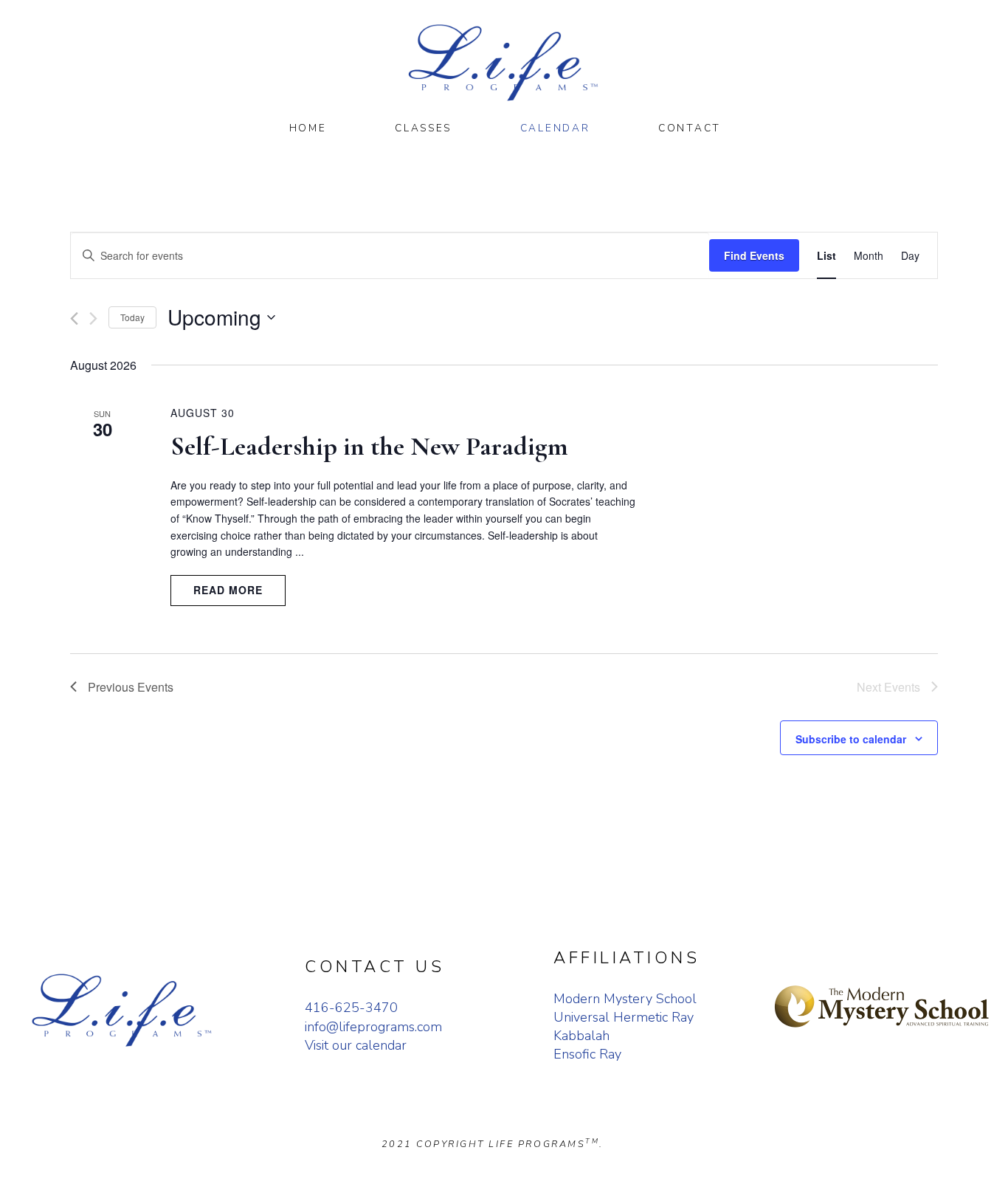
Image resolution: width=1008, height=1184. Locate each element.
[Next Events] (93, 319)
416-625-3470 (351, 1007)
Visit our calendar (356, 1045)
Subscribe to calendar (850, 739)
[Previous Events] (74, 319)
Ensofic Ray (587, 1054)
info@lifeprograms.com (373, 1027)
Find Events (754, 255)
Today (132, 317)
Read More (228, 589)
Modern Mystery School (625, 999)
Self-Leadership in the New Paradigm (369, 446)
